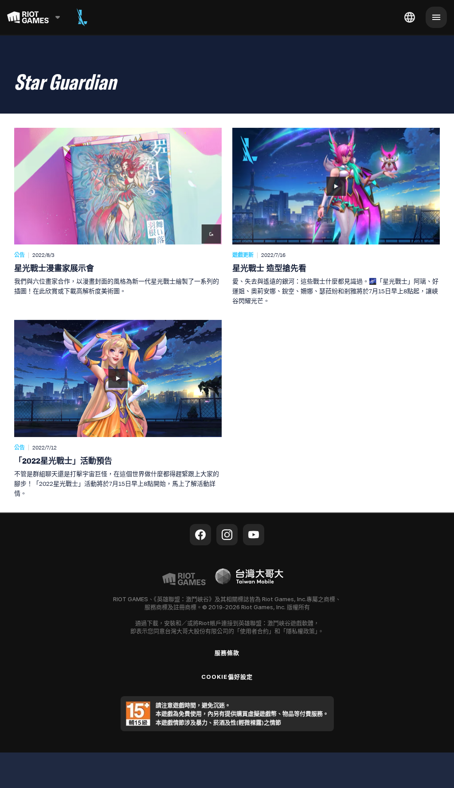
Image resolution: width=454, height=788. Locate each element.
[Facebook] (200, 534)
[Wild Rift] (82, 17)
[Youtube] (253, 534)
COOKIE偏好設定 (226, 676)
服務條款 (227, 652)
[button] (118, 217)
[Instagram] (227, 534)
